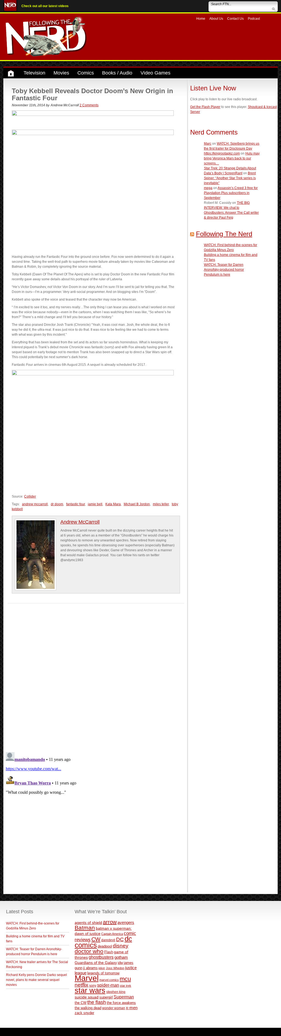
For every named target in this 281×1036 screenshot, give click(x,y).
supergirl (106, 997)
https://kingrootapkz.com (222, 153)
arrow (110, 922)
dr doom (57, 504)
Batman (85, 927)
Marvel (87, 978)
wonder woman (113, 1008)
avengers (125, 922)
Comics (85, 72)
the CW (80, 1003)
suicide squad (87, 997)
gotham (121, 957)
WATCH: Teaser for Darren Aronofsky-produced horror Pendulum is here (224, 269)
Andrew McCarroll (80, 522)
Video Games (155, 72)
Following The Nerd (224, 234)
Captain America (112, 933)
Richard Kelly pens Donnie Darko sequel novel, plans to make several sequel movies (36, 980)
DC (120, 939)
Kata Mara (113, 504)
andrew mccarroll (35, 504)
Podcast (254, 19)
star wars (90, 990)
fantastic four (75, 504)
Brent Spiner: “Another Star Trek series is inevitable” (230, 178)
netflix (81, 985)
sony (92, 985)
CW (95, 939)
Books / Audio (117, 72)
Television (34, 72)
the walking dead (88, 1008)
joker (102, 968)
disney (120, 946)
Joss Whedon (115, 968)
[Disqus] (96, 671)
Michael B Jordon (137, 504)
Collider (30, 496)
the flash (96, 1002)
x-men (131, 1007)
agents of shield (88, 923)
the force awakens (121, 1003)
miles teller (161, 504)
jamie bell (95, 504)
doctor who (89, 951)
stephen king (115, 992)
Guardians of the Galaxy (96, 962)
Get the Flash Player (205, 107)
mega (208, 188)
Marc (207, 143)
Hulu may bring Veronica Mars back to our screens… (232, 158)
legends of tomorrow (103, 973)
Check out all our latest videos (45, 6)
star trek (125, 985)
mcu (125, 978)
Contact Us (235, 19)
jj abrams (90, 968)
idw (120, 963)
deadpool (105, 946)
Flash (108, 952)
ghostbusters (101, 957)
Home (200, 19)
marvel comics (109, 979)
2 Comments (89, 105)
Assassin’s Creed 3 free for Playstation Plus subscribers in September (231, 193)
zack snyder (84, 1013)
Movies (61, 72)
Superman (124, 996)
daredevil (108, 940)
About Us (216, 19)
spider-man (108, 985)
